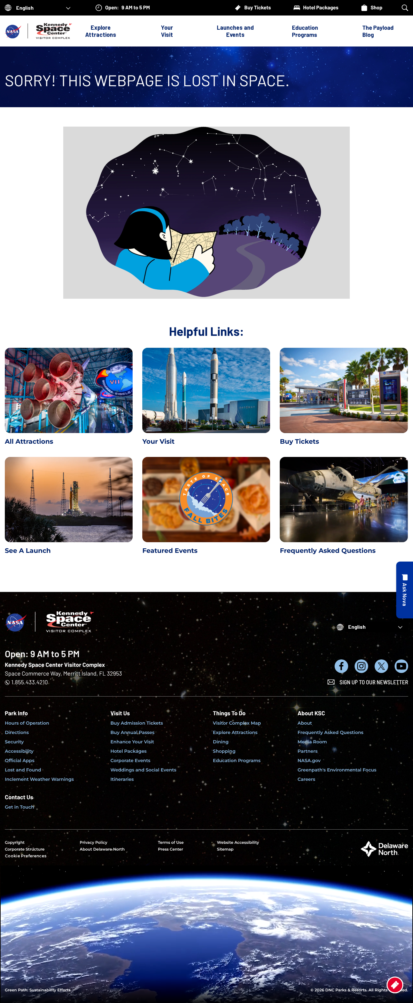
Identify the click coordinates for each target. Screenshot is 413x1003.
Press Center (170, 849)
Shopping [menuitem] (224, 751)
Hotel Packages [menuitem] (128, 751)
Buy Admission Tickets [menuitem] (136, 723)
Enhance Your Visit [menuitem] (132, 742)
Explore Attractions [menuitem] (235, 732)
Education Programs (305, 31)
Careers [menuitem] (306, 779)
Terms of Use (171, 842)
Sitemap (225, 849)
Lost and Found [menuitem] (23, 770)
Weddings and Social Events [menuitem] (143, 770)
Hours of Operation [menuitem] (27, 723)
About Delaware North (102, 849)
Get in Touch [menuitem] (19, 807)
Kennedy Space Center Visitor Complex (55, 664)
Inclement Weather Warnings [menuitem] (39, 779)
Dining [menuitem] (221, 742)
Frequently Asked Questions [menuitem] (330, 732)
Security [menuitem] (14, 742)
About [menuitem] (304, 723)
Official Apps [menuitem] (20, 760)
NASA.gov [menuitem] (308, 760)
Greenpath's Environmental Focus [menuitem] (336, 770)
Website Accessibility (238, 842)
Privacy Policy (93, 842)
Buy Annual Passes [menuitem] (132, 732)
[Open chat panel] (404, 590)
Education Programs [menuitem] (237, 760)
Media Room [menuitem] (312, 742)
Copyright (15, 842)
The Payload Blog (378, 31)
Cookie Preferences (25, 855)
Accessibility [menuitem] (19, 751)
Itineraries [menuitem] (122, 779)
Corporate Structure (25, 849)
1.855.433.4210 (29, 682)
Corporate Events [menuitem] (130, 760)
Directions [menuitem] (17, 732)
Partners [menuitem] (307, 751)
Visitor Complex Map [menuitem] (237, 723)
